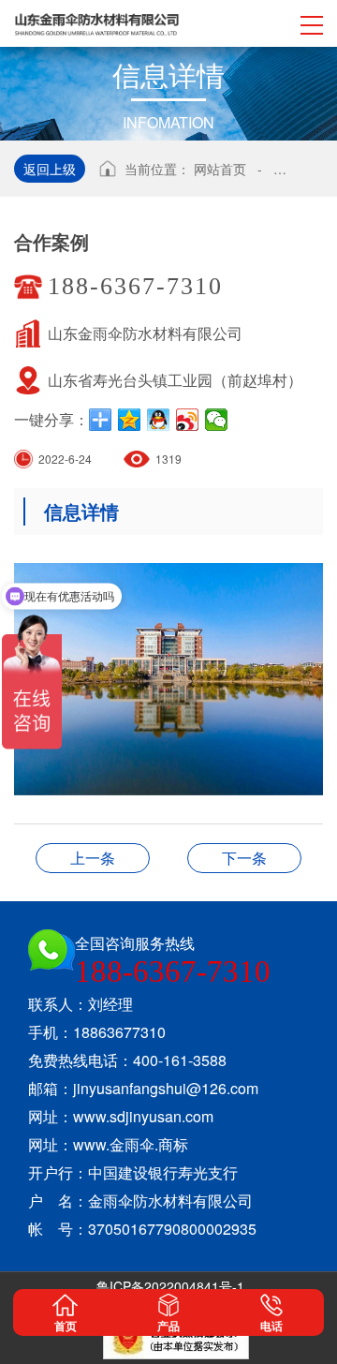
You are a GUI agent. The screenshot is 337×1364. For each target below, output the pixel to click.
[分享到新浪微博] (187, 419)
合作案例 (92, 857)
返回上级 (49, 168)
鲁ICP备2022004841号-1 (170, 1286)
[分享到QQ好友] (158, 419)
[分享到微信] (216, 419)
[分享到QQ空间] (129, 419)
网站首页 (220, 168)
